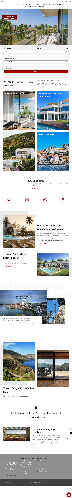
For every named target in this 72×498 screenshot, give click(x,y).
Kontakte (23, 463)
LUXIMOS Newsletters (25, 469)
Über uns (35, 4)
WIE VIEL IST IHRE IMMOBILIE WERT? (36, 6)
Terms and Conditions (25, 471)
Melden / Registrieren (65, 1)
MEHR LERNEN (36, 188)
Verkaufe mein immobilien (43, 469)
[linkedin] (15, 478)
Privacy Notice (24, 473)
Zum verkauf (9, 48)
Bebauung (17, 4)
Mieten (66, 48)
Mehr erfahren (9, 266)
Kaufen (39, 463)
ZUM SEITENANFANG (35, 484)
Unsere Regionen (26, 4)
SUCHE (36, 71)
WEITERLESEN (36, 450)
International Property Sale (31, 323)
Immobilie (10, 4)
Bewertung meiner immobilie (44, 474)
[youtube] (7, 478)
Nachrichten (43, 4)
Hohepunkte (40, 465)
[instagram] (13, 478)
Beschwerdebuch (24, 475)
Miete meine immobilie (43, 471)
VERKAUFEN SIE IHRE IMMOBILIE (56, 4)
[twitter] (10, 478)
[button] (66, 435)
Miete (39, 467)
